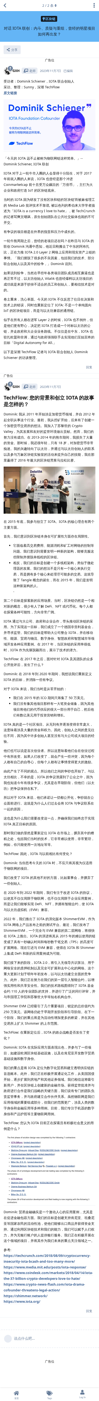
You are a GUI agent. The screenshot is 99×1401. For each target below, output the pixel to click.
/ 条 (48, 5)
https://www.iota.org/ (22, 1301)
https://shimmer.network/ (26, 1296)
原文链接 (10, 93)
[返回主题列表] (5, 5)
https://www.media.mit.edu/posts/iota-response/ (45, 1267)
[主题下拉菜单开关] (94, 5)
